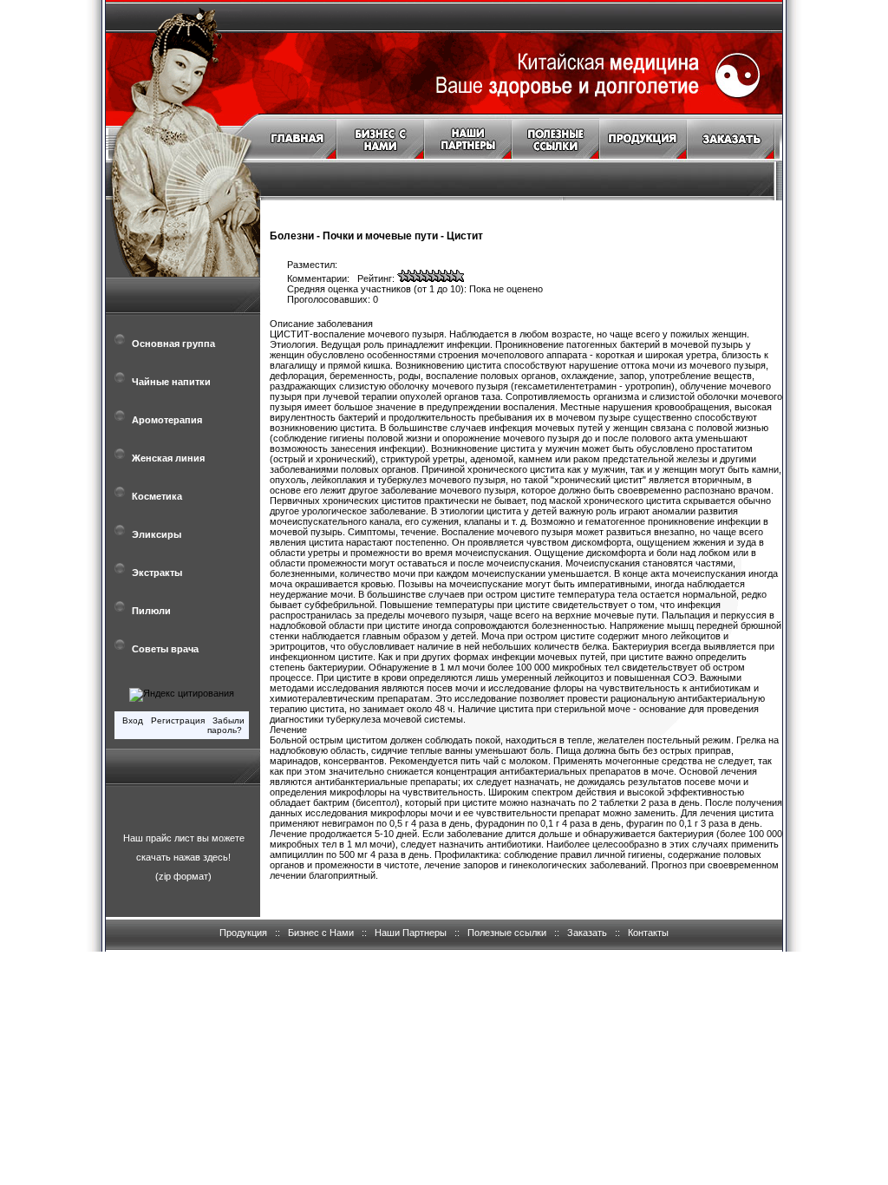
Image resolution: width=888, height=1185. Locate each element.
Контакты (648, 932)
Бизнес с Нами (321, 932)
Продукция (243, 932)
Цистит (465, 236)
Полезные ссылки (506, 932)
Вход (132, 720)
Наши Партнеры (411, 932)
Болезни (292, 236)
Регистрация (178, 720)
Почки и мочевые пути (380, 236)
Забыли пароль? (226, 725)
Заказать (587, 932)
